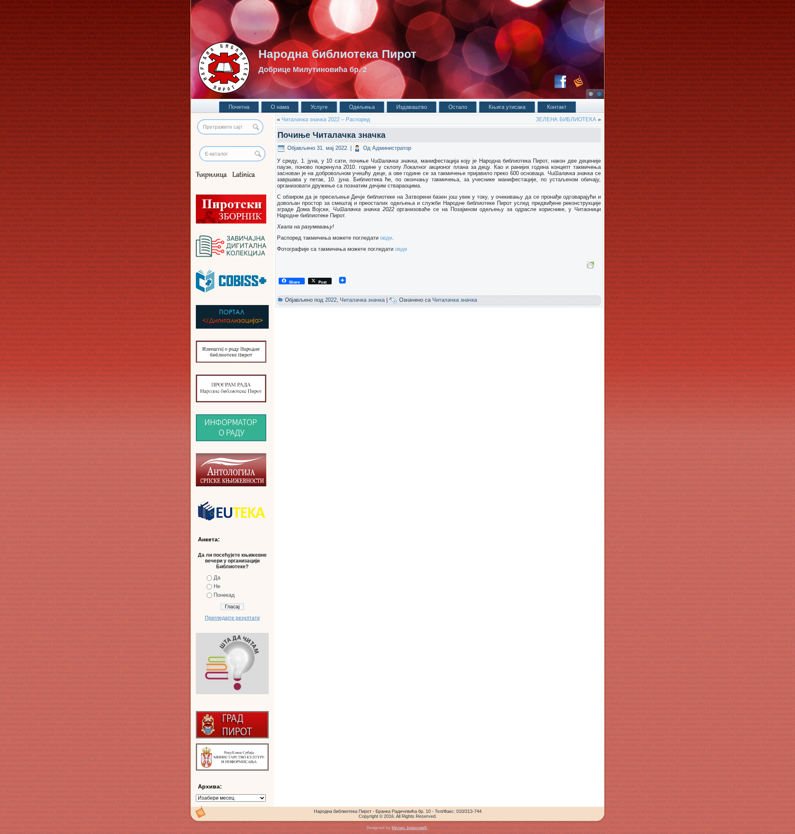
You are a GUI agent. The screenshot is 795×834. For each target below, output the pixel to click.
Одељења (362, 107)
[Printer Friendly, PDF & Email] (592, 264)
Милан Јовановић (409, 827)
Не (217, 586)
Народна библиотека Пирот (337, 54)
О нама (280, 107)
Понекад (224, 595)
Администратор (391, 148)
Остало (457, 107)
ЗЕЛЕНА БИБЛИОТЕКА (566, 119)
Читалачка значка (362, 300)
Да (217, 577)
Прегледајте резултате (232, 618)
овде (386, 238)
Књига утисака (507, 107)
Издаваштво (411, 107)
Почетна (239, 107)
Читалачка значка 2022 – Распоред (326, 119)
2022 (331, 300)
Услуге (319, 107)
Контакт (556, 107)
